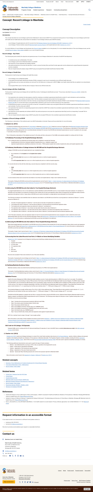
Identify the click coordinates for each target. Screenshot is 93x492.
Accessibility (87, 470)
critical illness (32, 126)
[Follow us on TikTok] (28, 482)
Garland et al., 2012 (67, 43)
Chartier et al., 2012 (65, 45)
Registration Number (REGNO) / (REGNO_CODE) (17, 385)
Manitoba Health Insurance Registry (37, 45)
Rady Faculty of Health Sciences (15, 14)
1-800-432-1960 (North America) (26, 475)
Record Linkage (38, 48)
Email (62, 1)
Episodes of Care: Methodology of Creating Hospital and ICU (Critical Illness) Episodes (26, 363)
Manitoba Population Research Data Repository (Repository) (20, 381)
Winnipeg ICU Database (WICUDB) (14, 386)
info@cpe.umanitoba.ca (16, 424)
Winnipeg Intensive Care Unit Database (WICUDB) (50, 43)
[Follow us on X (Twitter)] (13, 456)
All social (36, 482)
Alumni (57, 1)
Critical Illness (9, 376)
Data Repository (63, 14)
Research (48, 10)
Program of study (26, 10)
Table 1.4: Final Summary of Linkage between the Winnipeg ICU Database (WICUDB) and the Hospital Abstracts (46, 259)
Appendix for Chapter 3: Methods (32, 355)
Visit (77, 1)
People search (70, 470)
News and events (69, 1)
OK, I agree (87, 489)
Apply (82, 1)
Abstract (86, 401)
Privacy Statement (8, 489)
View (31, 396)
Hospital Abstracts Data (11, 378)
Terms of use (75, 480)
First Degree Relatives (63, 336)
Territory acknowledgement (8, 1)
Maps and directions (9, 481)
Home (4, 14)
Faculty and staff (49, 1)
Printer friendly (86, 24)
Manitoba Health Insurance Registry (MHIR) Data (17, 379)
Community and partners (60, 10)
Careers (60, 470)
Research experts (79, 470)
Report (22, 396)
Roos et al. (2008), (76, 92)
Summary (27, 396)
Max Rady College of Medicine (31, 7)
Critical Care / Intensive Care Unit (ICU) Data (16, 374)
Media (64, 470)
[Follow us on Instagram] (18, 456)
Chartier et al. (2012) (11, 336)
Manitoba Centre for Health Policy (49, 14)
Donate (88, 1)
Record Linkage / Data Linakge (13, 366)
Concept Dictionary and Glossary (76, 14)
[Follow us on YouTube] (21, 456)
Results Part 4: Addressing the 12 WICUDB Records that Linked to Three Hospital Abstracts (43, 226)
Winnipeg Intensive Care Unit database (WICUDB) (33, 128)
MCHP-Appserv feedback (84, 480)
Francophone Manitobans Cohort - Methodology (17, 364)
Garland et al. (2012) (47, 126)
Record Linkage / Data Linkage (16, 50)
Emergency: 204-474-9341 (25, 477)
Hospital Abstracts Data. (57, 128)
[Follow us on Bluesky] (10, 456)
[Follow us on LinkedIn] (23, 456)
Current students (40, 1)
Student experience (38, 10)
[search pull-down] (89, 10)
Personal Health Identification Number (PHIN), (45, 339)
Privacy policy (67, 480)
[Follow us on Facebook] (15, 456)
